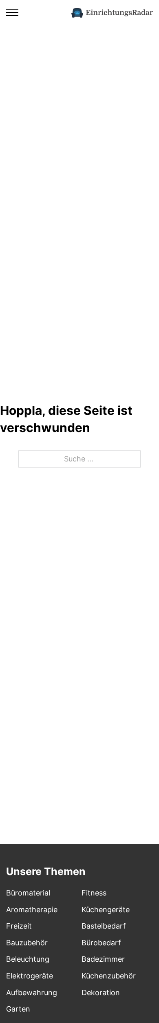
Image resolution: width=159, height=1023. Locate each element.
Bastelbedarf (104, 926)
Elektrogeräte (29, 976)
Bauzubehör (27, 942)
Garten (18, 1009)
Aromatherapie (31, 909)
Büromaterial (28, 893)
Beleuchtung (27, 959)
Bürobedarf (101, 942)
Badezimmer (103, 959)
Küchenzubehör (109, 976)
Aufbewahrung (31, 992)
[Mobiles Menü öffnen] (12, 12)
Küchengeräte (106, 909)
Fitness (94, 893)
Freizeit (19, 926)
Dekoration (101, 992)
